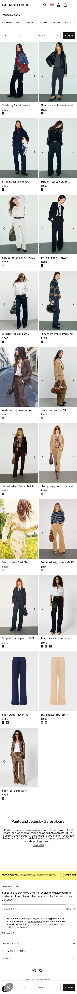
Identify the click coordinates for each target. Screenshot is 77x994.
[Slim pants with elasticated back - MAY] (58, 72)
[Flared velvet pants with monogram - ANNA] (58, 605)
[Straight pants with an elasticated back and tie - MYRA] (19, 148)
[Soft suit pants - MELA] (58, 224)
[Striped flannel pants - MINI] (19, 605)
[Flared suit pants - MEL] (58, 377)
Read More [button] (38, 845)
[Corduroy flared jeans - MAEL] (19, 72)
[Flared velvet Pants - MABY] (19, 453)
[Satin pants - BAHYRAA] (58, 681)
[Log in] (58, 5)
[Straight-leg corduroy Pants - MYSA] (58, 453)
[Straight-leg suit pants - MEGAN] (19, 300)
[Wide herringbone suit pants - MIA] (19, 377)
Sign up (70, 909)
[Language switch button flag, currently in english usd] (52, 5)
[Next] (73, 22)
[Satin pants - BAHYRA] (19, 529)
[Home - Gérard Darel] (17, 5)
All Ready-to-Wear (12, 22)
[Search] (45, 5)
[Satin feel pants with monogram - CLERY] (19, 757)
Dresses (30, 22)
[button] (69, 35)
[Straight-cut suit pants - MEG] (58, 148)
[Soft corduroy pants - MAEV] (19, 224)
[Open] (72, 5)
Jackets (43, 22)
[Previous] (4, 76)
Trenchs (55, 22)
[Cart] (65, 5)
